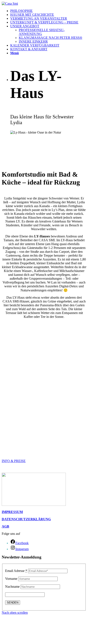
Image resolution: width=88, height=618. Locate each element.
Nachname (12, 586)
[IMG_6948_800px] (44, 426)
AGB (5, 526)
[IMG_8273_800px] (44, 433)
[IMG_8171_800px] (44, 331)
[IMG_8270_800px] (44, 353)
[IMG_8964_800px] (44, 389)
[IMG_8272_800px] (44, 360)
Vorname (11, 578)
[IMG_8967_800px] (44, 418)
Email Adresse (16, 571)
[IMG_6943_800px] (44, 375)
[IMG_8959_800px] (44, 411)
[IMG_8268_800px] (44, 367)
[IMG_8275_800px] (44, 447)
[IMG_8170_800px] (44, 324)
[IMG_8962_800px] (44, 404)
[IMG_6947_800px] (44, 396)
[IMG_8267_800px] (44, 440)
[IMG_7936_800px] (44, 346)
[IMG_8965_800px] (44, 382)
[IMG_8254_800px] (44, 338)
